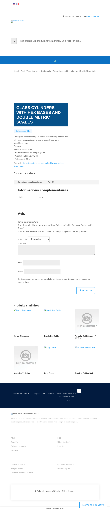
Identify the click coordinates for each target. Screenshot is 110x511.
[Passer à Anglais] (14, 4)
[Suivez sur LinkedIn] (79, 391)
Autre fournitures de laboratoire (39, 71)
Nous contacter (92, 17)
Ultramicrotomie (64, 442)
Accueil (16, 71)
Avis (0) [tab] (51, 182)
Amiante (14, 451)
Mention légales (63, 469)
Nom (20, 263)
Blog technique (17, 469)
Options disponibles (23, 131)
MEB (59, 438)
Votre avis (22, 244)
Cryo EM (14, 442)
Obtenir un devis (18, 464)
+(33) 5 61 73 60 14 (21, 394)
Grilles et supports (18, 446)
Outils (23, 71)
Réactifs (60, 446)
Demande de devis (93, 505)
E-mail (21, 272)
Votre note (23, 239)
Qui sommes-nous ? (65, 464)
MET (13, 438)
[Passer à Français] (18, 4)
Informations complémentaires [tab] (29, 182)
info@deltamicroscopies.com (44, 394)
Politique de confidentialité (22, 473)
